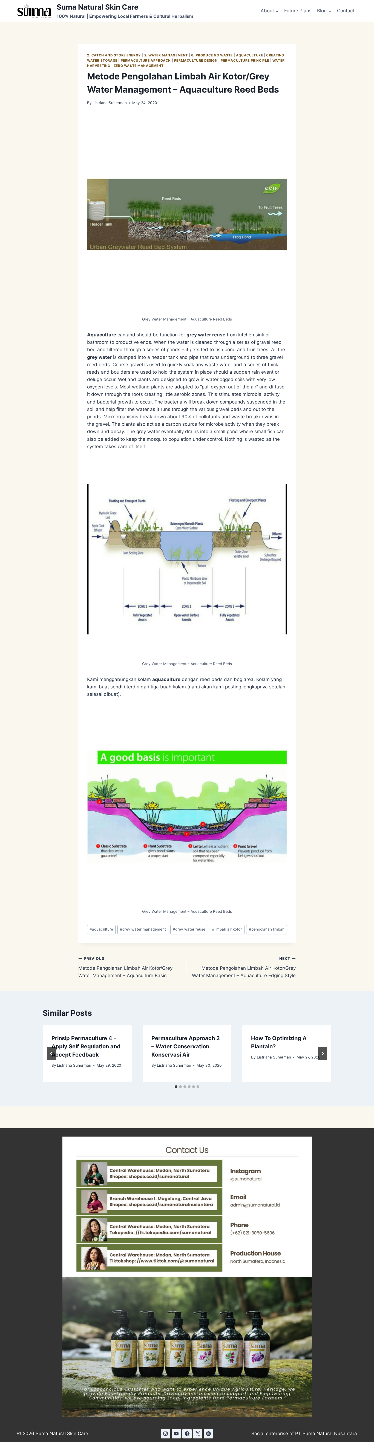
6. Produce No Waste (212, 55)
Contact (345, 10)
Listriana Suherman (110, 103)
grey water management (143, 929)
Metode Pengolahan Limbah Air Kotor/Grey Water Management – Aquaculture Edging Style (244, 967)
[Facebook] (187, 1433)
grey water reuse (189, 929)
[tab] (176, 1086)
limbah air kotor (227, 929)
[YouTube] (176, 1433)
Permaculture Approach (146, 60)
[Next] (322, 1053)
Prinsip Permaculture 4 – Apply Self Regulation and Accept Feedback (85, 1046)
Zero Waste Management (139, 66)
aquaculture (101, 929)
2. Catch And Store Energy (114, 55)
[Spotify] (208, 1433)
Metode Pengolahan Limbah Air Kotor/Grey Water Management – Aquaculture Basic (125, 967)
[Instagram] (165, 1433)
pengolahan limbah (266, 929)
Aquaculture (249, 55)
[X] (197, 1433)
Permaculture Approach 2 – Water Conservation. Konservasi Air (185, 1046)
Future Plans (298, 10)
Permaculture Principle (245, 60)
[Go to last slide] (51, 1053)
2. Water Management (166, 55)
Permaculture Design (195, 60)
